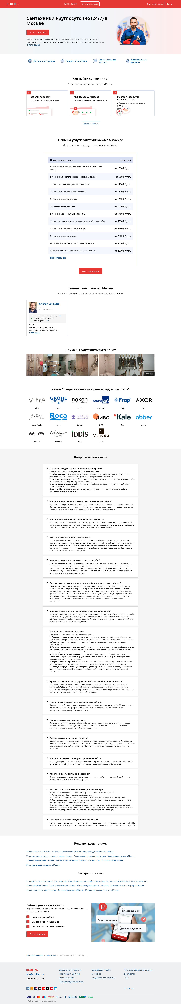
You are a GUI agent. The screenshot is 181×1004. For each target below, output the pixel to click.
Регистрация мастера (69, 973)
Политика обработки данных (138, 970)
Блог (126, 977)
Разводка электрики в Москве (70, 890)
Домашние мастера (34, 955)
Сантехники (51, 955)
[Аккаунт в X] (47, 988)
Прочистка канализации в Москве (66, 851)
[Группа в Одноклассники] (31, 988)
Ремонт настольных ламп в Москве (41, 890)
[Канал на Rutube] (35, 988)
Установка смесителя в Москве (121, 856)
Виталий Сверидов (48, 303)
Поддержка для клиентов (103, 977)
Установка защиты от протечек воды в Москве (46, 881)
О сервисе (96, 973)
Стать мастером (155, 4)
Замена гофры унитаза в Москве (40, 860)
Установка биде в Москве (112, 860)
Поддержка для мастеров (71, 981)
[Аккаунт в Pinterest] (51, 988)
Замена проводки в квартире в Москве (127, 885)
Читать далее (33, 44)
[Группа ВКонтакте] (27, 988)
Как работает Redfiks (101, 970)
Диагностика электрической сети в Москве (86, 881)
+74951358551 (70, 4)
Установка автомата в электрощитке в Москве (126, 881)
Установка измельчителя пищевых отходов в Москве (49, 856)
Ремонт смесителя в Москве (38, 851)
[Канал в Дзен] (39, 988)
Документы (129, 973)
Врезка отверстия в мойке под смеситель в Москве (78, 860)
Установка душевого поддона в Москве (43, 865)
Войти (169, 4)
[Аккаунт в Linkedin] (55, 988)
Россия (130, 988)
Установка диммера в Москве (62, 885)
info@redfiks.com (35, 974)
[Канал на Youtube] (43, 988)
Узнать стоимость (90, 271)
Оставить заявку (90, 4)
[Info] (60, 316)
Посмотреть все (58, 258)
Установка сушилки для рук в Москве (93, 885)
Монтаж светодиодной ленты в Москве (102, 890)
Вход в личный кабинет (70, 970)
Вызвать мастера (38, 32)
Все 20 (149, 373)
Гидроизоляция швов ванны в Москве (90, 856)
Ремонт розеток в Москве (37, 885)
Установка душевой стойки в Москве (98, 851)
